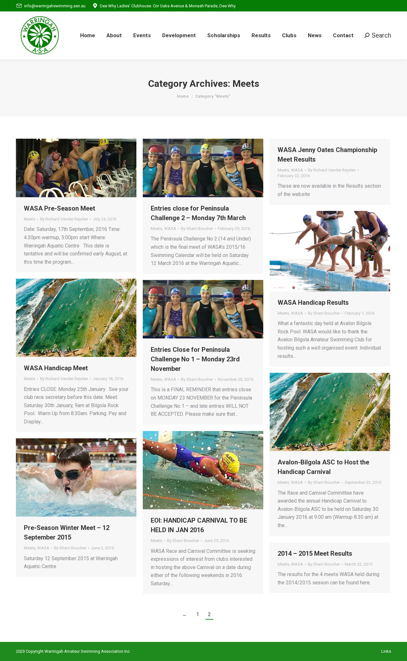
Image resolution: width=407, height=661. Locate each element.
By (64, 219)
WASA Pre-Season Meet (59, 208)
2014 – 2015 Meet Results (315, 553)
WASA (170, 228)
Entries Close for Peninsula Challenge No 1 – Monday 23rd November (195, 359)
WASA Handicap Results (313, 302)
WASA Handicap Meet (56, 368)
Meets (29, 219)
